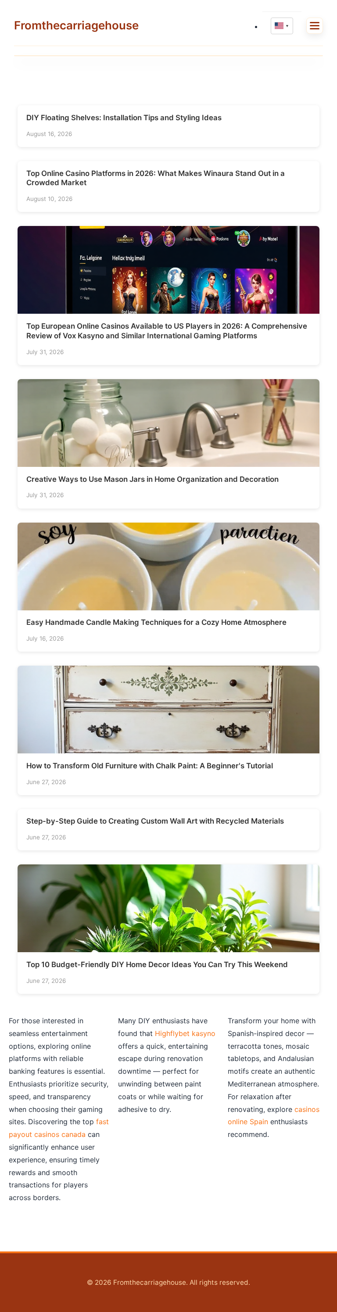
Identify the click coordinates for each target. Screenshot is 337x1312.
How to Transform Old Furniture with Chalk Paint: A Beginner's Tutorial (149, 765)
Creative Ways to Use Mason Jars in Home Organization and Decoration (152, 479)
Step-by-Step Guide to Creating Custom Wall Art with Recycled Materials (155, 821)
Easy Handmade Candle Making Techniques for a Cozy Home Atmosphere (156, 622)
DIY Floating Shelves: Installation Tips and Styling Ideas (124, 117)
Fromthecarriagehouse (76, 25)
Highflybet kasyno (185, 1033)
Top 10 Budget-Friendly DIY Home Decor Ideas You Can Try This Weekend (157, 964)
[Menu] (314, 26)
